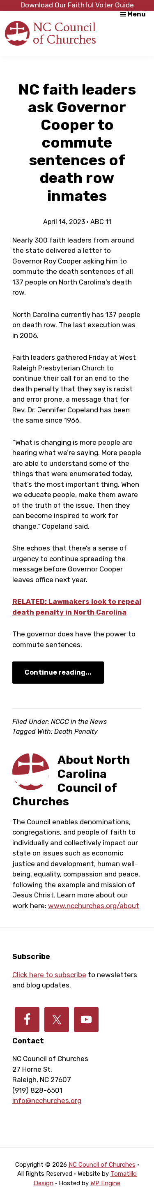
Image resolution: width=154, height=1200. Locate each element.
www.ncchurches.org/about (93, 906)
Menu (136, 14)
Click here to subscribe (49, 975)
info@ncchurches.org (46, 1100)
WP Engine (105, 1183)
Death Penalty (76, 731)
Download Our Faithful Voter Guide (77, 5)
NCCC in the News (79, 722)
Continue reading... (58, 672)
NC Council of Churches (64, 33)
